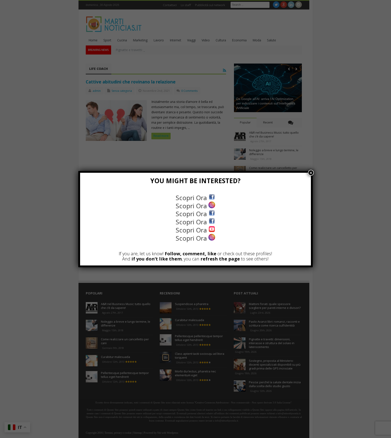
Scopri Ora (192, 197)
